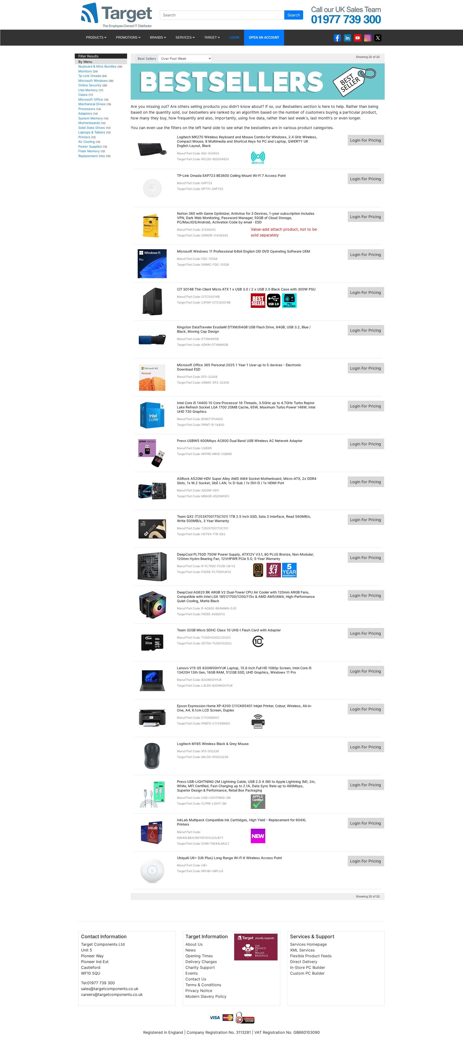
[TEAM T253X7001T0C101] (152, 528)
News (190, 950)
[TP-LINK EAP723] (152, 187)
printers (84, 137)
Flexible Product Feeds (311, 955)
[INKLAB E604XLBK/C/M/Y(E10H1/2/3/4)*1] (152, 832)
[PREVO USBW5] (152, 452)
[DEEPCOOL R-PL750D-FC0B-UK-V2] (152, 566)
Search (293, 15)
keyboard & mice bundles (97, 66)
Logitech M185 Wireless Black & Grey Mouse (213, 744)
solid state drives (91, 128)
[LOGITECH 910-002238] (152, 755)
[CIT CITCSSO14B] (152, 301)
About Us (194, 944)
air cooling (86, 142)
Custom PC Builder (307, 973)
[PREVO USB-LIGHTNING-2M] (152, 793)
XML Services (302, 950)
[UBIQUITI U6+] (152, 870)
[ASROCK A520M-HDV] (152, 490)
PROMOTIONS (126, 37)
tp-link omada (89, 76)
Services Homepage (308, 944)
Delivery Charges (201, 961)
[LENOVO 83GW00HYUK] (152, 679)
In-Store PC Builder (307, 967)
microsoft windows (93, 81)
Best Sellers (147, 58)
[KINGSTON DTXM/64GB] (152, 339)
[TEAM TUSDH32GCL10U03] (152, 642)
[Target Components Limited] (116, 14)
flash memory (89, 151)
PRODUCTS (94, 37)
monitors (85, 71)
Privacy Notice (198, 990)
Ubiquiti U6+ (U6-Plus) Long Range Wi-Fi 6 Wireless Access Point (229, 858)
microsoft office (90, 99)
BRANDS (156, 37)
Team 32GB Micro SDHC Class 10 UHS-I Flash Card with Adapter (229, 630)
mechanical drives (92, 104)
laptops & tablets (91, 132)
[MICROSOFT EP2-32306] (152, 376)
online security (89, 85)
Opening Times (199, 955)
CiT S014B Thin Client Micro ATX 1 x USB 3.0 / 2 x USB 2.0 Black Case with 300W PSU (246, 289)
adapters (85, 113)
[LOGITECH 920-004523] (152, 148)
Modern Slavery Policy (205, 996)
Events (191, 973)
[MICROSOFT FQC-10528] (152, 263)
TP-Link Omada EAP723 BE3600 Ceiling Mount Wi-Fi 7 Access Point (231, 175)
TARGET (210, 37)
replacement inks (91, 156)
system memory (90, 118)
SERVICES (184, 37)
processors (86, 109)
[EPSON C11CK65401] (152, 717)
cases (83, 95)
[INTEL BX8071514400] (152, 414)
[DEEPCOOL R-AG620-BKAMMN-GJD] (152, 604)
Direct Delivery (303, 961)
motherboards (89, 123)
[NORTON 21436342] (152, 225)
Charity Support (200, 967)
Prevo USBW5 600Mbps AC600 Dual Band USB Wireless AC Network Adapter (239, 441)
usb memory (88, 90)
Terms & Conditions (203, 984)
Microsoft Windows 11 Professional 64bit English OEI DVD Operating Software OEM (243, 251)
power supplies (90, 146)
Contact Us (195, 979)
